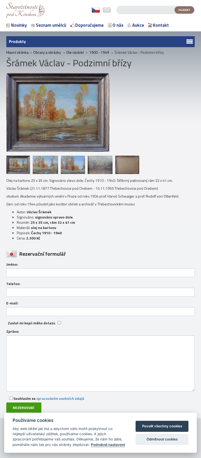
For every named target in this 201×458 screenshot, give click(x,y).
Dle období (75, 52)
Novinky (19, 25)
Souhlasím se (48, 398)
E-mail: (12, 303)
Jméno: (12, 264)
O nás (118, 25)
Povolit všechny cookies (162, 426)
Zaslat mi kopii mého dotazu (31, 323)
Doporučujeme (89, 25)
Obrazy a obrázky (47, 52)
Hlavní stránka (17, 52)
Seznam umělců (51, 25)
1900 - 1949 (99, 52)
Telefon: (13, 283)
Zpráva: (12, 331)
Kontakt (161, 25)
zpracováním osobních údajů (60, 398)
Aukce (138, 25)
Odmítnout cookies (162, 439)
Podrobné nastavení (108, 445)
